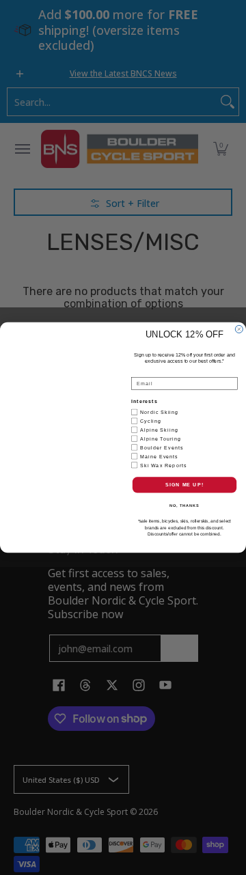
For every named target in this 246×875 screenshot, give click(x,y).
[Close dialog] (239, 329)
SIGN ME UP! (184, 485)
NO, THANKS (184, 505)
